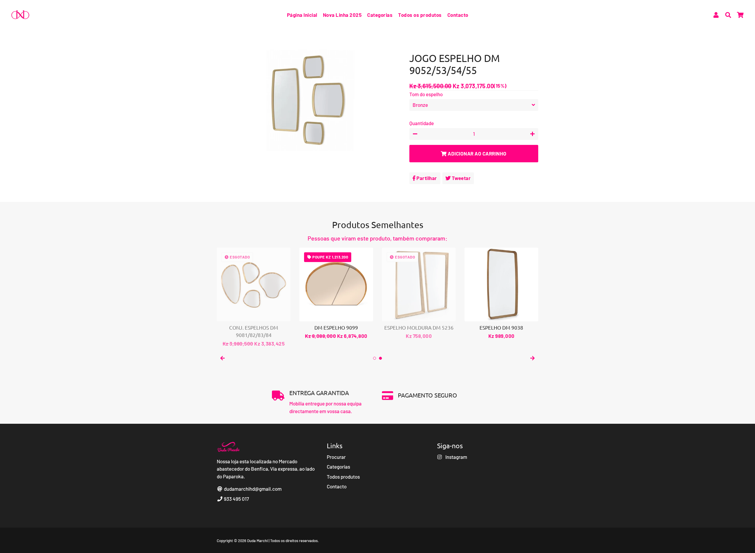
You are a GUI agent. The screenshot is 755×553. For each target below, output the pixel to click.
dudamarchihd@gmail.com (252, 489)
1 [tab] (374, 358)
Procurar (336, 457)
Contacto (457, 15)
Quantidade (421, 123)
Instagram (455, 457)
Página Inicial (302, 15)
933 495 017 (236, 499)
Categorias (380, 15)
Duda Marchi (257, 540)
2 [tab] (380, 358)
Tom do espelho (426, 94)
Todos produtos (343, 477)
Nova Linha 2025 (342, 15)
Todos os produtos (420, 15)
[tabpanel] (336, 294)
